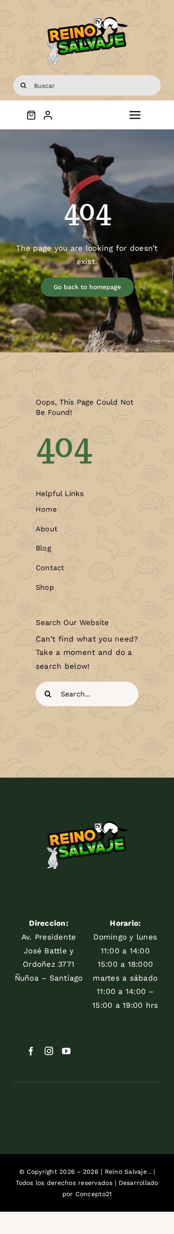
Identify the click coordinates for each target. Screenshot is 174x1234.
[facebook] (31, 1051)
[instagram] (49, 1051)
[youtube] (66, 1051)
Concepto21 (93, 1193)
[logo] (87, 16)
